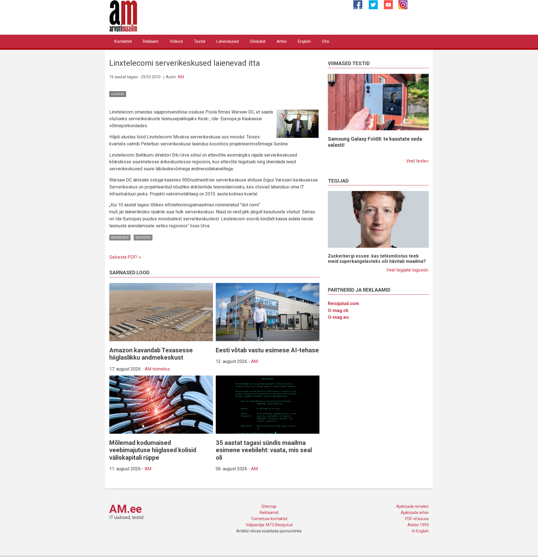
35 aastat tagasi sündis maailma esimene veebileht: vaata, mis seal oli (264, 450)
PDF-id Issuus (417, 518)
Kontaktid (123, 41)
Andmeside (120, 237)
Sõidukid (257, 41)
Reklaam (151, 41)
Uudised (117, 94)
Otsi (325, 41)
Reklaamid (269, 512)
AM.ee (125, 509)
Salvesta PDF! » (125, 257)
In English (420, 531)
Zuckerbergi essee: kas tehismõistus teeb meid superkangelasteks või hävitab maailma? (377, 258)
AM (181, 77)
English (304, 41)
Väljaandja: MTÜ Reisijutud (269, 525)
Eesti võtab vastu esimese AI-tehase (267, 350)
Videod (176, 41)
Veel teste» (417, 161)
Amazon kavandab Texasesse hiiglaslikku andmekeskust (151, 354)
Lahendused (227, 41)
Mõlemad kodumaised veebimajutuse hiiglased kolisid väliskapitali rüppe (152, 450)
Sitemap (269, 506)
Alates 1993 (418, 525)
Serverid (143, 237)
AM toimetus (157, 369)
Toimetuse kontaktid (269, 518)
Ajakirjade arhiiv (415, 512)
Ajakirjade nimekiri (412, 506)
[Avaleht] (123, 15)
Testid (199, 41)
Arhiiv (282, 41)
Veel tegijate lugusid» (407, 270)
